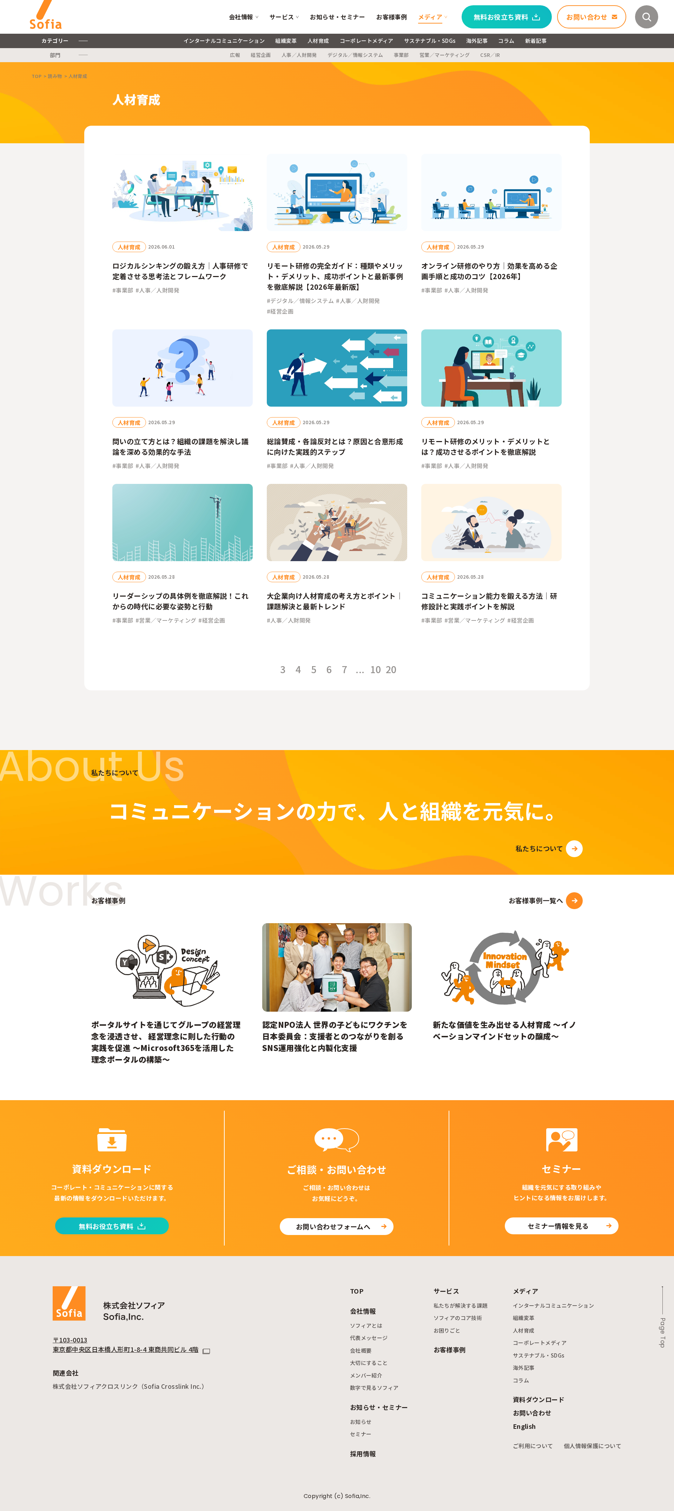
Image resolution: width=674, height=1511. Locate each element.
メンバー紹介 (366, 1375)
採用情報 (363, 1453)
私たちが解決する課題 (461, 1305)
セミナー (361, 1434)
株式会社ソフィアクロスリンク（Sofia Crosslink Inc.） (130, 1386)
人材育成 (318, 40)
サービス (282, 16)
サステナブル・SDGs (430, 40)
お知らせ (361, 1421)
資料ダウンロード (538, 1399)
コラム (506, 40)
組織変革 (286, 40)
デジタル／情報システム (355, 54)
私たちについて (539, 848)
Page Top (663, 1333)
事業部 (401, 54)
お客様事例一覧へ (536, 900)
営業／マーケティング (444, 54)
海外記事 (477, 40)
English (524, 1426)
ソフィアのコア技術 (458, 1317)
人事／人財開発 (299, 54)
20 (391, 669)
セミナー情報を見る (558, 1225)
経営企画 (261, 54)
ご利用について (533, 1445)
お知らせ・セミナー (337, 16)
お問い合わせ (532, 1412)
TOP (356, 1290)
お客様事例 (391, 16)
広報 (235, 54)
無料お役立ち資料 (106, 1226)
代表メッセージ (369, 1337)
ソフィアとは (366, 1325)
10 (375, 669)
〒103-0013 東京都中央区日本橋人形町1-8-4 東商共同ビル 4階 (125, 1344)
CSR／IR (490, 54)
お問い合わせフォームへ (333, 1226)
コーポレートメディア (367, 40)
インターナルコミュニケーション (224, 40)
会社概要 (361, 1350)
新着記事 (536, 40)
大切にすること (369, 1362)
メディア (430, 16)
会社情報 (241, 16)
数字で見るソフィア (374, 1387)
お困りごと (447, 1330)
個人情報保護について (592, 1445)
